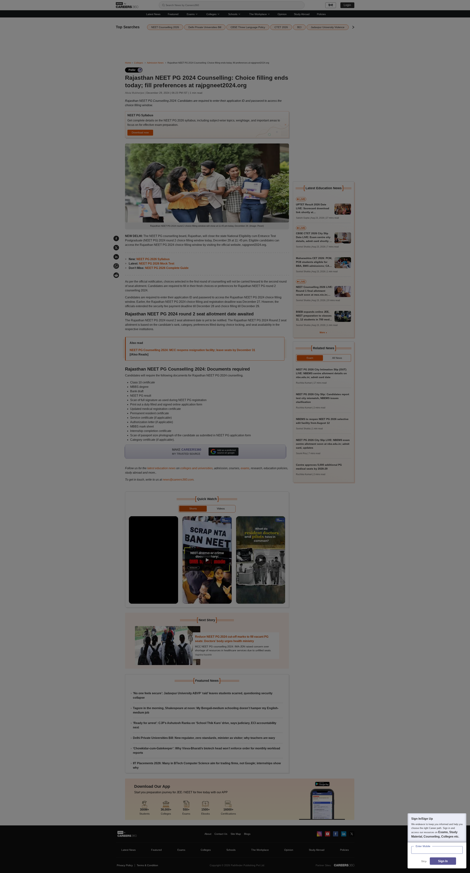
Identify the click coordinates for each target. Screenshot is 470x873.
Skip (424, 861)
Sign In (443, 861)
